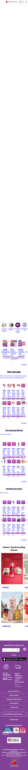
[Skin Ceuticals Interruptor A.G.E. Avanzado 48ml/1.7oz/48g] (23, 406)
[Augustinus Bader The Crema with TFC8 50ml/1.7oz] (5, 464)
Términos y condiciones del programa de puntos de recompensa (14, 753)
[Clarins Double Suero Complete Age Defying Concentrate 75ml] (6, 348)
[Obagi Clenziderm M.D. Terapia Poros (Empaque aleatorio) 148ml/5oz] (5, 406)
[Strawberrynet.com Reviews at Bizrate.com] (7, 733)
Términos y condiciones (17, 750)
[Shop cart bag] (26, 1)
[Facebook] (23, 754)
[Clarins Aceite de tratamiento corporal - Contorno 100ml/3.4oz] (14, 464)
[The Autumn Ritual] (14, 437)
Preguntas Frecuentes (14, 699)
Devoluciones (14, 695)
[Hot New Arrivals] (14, 495)
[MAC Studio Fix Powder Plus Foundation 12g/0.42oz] (5, 523)
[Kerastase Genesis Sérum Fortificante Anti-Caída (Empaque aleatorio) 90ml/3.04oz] (14, 406)
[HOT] (12, 385)
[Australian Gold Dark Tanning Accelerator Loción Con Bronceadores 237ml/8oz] (14, 388)
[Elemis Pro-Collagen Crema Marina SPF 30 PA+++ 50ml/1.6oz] (14, 447)
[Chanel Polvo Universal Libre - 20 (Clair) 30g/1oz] (19, 388)
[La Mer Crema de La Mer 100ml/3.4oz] (5, 447)
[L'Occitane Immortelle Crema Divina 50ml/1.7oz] (23, 464)
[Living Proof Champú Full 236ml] (23, 505)
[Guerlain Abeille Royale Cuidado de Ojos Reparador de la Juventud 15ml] (19, 505)
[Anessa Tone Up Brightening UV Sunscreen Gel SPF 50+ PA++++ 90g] (9, 523)
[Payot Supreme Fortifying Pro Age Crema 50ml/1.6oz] (14, 348)
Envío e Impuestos (14, 691)
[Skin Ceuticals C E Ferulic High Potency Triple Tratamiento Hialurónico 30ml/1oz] (9, 406)
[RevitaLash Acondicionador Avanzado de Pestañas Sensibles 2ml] (9, 505)
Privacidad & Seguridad (10, 749)
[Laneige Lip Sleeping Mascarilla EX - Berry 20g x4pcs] (21, 348)
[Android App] (20, 660)
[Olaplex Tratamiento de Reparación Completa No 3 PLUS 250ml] (23, 523)
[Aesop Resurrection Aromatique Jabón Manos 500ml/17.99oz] (19, 447)
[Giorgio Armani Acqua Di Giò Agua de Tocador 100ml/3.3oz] (5, 505)
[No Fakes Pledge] (22, 732)
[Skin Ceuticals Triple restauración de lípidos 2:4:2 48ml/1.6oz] (9, 388)
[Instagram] (23, 760)
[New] (12, 502)
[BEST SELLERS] (14, 378)
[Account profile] (23, 1)
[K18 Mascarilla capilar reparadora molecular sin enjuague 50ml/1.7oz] (23, 388)
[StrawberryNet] (11, 1)
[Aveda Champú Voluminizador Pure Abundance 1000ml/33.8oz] (14, 505)
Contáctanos (14, 703)
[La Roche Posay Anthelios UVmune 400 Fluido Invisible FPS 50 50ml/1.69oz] (19, 406)
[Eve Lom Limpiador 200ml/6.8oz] (19, 464)
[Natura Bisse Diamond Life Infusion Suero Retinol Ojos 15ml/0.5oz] (23, 447)
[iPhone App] (8, 660)
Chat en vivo (14, 707)
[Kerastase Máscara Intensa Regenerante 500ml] (19, 523)
